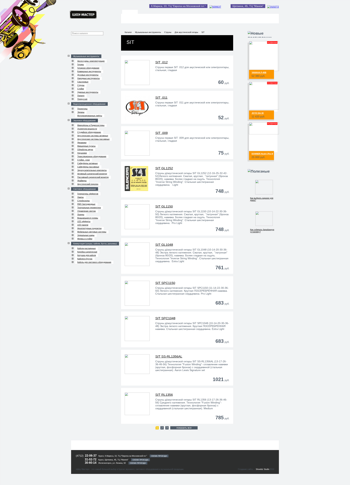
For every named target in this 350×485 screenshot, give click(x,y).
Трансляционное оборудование (91, 156)
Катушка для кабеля (86, 255)
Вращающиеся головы (87, 218)
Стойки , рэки (83, 160)
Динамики (81, 142)
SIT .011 (161, 97)
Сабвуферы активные (87, 163)
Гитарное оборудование (88, 68)
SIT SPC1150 (165, 283)
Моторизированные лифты (89, 116)
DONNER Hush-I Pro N (262, 154)
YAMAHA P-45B (259, 72)
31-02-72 (91, 459)
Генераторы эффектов (87, 194)
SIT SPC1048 (165, 318)
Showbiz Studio (262, 469)
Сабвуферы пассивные (88, 167)
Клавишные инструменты (89, 71)
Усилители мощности (87, 129)
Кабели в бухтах (84, 259)
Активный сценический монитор (92, 174)
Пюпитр (80, 95)
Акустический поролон (87, 184)
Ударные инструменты (87, 92)
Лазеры (80, 214)
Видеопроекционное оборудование (89, 104)
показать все (184, 427)
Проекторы (82, 109)
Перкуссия (82, 99)
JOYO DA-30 (258, 113)
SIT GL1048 (164, 245)
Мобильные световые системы (91, 232)
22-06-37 (91, 455)
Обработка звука (85, 149)
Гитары (80, 64)
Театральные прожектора (89, 207)
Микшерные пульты (86, 146)
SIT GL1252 (164, 168)
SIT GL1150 (164, 206)
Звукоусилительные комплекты (92, 170)
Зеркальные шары (85, 235)
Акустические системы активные (92, 136)
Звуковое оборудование (84, 120)
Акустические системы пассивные (93, 139)
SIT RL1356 (164, 395)
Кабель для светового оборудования (94, 262)
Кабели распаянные (86, 248)
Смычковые (82, 82)
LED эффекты (83, 221)
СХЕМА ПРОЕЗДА (159, 456)
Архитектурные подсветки (89, 228)
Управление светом (86, 211)
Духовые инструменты (87, 75)
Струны (80, 85)
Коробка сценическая (87, 252)
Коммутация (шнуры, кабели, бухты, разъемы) (95, 243)
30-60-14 (91, 462)
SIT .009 (161, 133)
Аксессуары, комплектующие (91, 61)
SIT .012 (161, 62)
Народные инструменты (88, 78)
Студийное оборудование (89, 132)
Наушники (82, 153)
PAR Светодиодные (86, 204)
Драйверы (82, 181)
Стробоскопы (83, 201)
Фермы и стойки (84, 239)
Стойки (80, 89)
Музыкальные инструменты (86, 56)
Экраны (80, 112)
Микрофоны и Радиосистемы (90, 125)
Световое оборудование (84, 189)
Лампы (80, 197)
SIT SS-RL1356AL (168, 356)
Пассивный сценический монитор (93, 177)
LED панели (82, 225)
